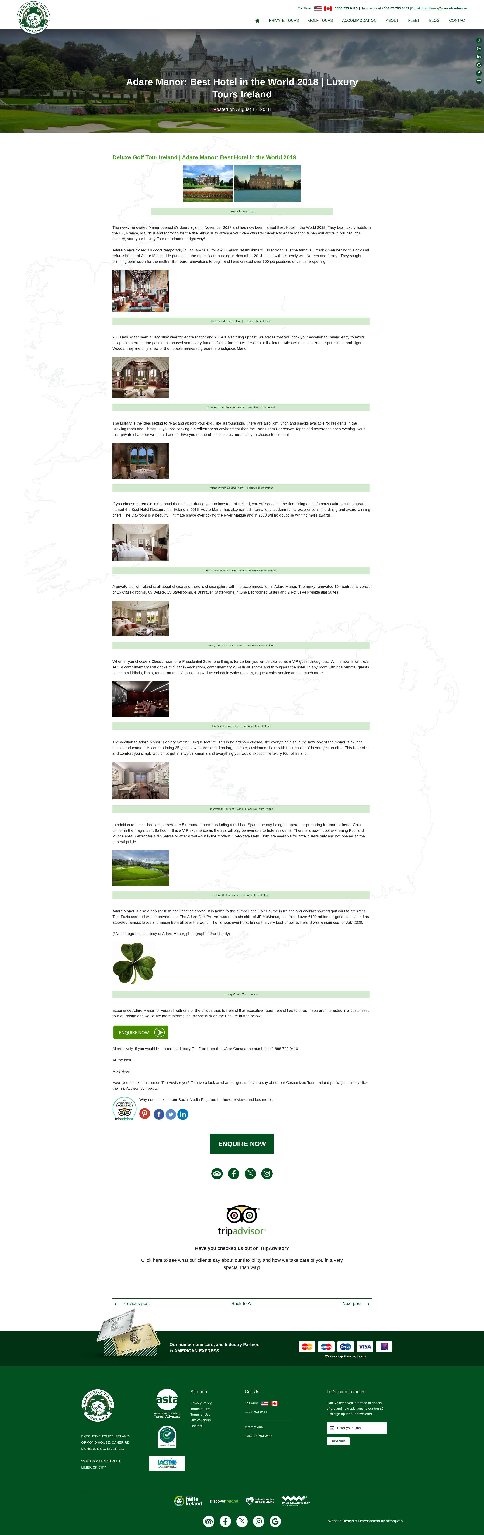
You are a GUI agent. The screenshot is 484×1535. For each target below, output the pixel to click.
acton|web (394, 1521)
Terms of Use (200, 1414)
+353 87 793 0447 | (396, 8)
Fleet (414, 20)
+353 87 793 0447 (258, 1436)
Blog (434, 20)
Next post (352, 1303)
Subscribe (338, 1441)
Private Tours (284, 20)
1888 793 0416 (346, 8)
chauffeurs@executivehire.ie (444, 8)
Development (369, 1521)
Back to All (242, 1303)
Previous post (135, 1303)
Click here (151, 1260)
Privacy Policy (201, 1403)
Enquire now (242, 1143)
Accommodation (359, 20)
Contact (458, 20)
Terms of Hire (200, 1409)
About (392, 20)
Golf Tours (320, 20)
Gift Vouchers (200, 1420)
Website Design (341, 1521)
